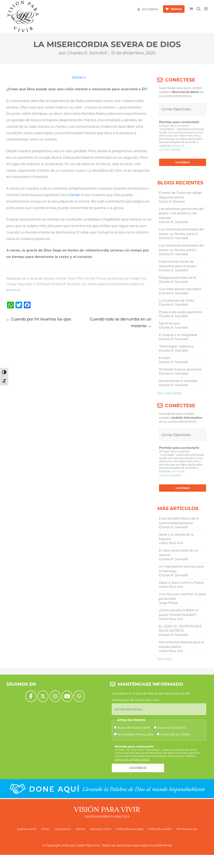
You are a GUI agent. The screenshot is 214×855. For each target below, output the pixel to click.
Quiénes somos (26, 829)
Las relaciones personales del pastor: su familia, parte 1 (181, 248)
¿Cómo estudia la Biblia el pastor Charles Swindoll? (178, 612)
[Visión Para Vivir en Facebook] (30, 696)
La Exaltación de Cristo (176, 300)
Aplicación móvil (100, 829)
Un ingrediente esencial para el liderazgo (181, 569)
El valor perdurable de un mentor (178, 553)
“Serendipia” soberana (176, 346)
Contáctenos (62, 829)
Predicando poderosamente (180, 312)
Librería (80, 829)
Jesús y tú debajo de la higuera (176, 537)
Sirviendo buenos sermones (180, 369)
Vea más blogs (169, 393)
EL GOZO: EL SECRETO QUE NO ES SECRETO (180, 628)
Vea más (164, 659)
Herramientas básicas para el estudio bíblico (181, 644)
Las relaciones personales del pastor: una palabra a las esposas (181, 213)
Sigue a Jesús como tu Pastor (181, 582)
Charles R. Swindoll (87, 52)
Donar (45, 829)
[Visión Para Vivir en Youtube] (67, 696)
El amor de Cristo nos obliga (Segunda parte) (180, 195)
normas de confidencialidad (132, 759)
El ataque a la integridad (178, 335)
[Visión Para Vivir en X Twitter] (43, 696)
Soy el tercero (169, 323)
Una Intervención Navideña (180, 289)
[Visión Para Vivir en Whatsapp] (79, 696)
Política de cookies (159, 829)
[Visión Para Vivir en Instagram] (55, 696)
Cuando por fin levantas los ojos (38, 319)
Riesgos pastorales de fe (177, 277)
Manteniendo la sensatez (178, 381)
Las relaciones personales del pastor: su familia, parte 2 (181, 231)
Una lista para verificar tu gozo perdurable (182, 596)
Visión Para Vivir (88, 845)
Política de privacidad (129, 829)
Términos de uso (186, 829)
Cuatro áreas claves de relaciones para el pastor (178, 264)
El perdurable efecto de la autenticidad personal (179, 521)
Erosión (164, 358)
